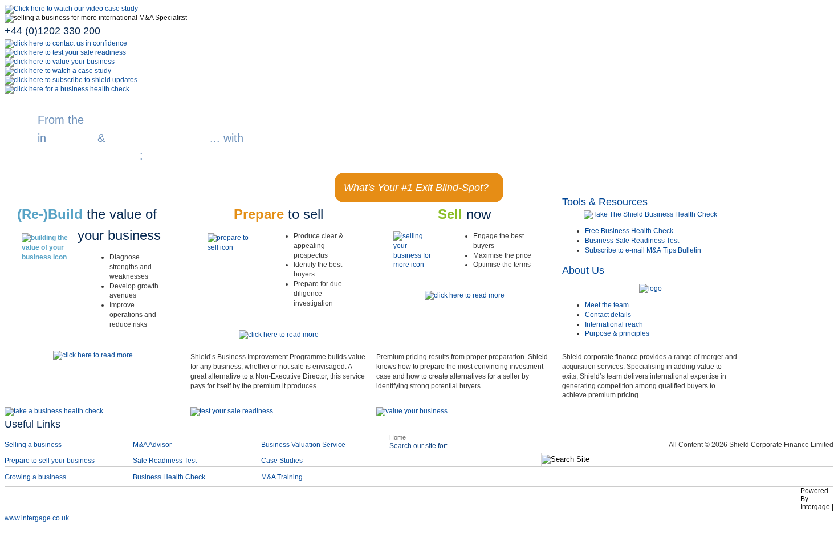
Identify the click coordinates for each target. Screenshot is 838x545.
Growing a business (35, 477)
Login (778, 501)
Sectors (127, 501)
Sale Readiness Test (165, 461)
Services (75, 501)
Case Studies (282, 461)
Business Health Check (169, 477)
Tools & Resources (605, 202)
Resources (489, 501)
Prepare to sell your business (50, 461)
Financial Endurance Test (700, 501)
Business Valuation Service (303, 445)
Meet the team (607, 305)
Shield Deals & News (348, 501)
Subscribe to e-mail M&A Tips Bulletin (643, 250)
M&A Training (282, 477)
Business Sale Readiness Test (632, 241)
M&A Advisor (153, 445)
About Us (583, 270)
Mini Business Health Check (581, 501)
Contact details (608, 315)
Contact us (427, 501)
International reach (614, 324)
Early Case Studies (253, 501)
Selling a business (33, 445)
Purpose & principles (617, 333)
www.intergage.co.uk (37, 518)
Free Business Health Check (629, 231)
